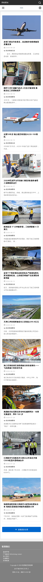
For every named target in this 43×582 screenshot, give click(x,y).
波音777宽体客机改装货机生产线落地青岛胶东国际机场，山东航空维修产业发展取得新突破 (21, 275)
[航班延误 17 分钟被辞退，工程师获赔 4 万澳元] (21, 212)
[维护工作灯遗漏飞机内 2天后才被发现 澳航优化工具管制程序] (21, 73)
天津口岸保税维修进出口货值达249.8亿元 (21, 322)
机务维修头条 (10, 50)
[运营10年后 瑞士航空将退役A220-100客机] (21, 120)
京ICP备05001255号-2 (21, 569)
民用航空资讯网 (27, 565)
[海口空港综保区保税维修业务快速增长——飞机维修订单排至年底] (21, 351)
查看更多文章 (23, 530)
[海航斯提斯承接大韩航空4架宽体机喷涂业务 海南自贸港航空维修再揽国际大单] (21, 489)
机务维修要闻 (10, 97)
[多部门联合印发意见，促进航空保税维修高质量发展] (21, 27)
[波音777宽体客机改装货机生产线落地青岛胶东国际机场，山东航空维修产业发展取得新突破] (21, 258)
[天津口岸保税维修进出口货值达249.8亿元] (21, 307)
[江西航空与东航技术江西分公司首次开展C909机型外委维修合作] (21, 443)
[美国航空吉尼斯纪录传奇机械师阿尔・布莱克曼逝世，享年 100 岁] (21, 397)
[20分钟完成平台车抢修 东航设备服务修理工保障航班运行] (21, 166)
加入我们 (6, 556)
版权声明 (6, 552)
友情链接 (6, 560)
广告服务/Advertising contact (12, 554)
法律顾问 (6, 558)
